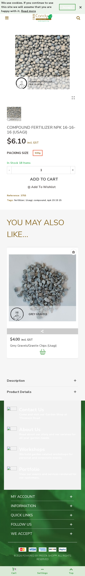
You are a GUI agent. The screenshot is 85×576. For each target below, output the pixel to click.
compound (40, 200)
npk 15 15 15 (54, 200)
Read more (28, 11)
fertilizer (19, 200)
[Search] (78, 18)
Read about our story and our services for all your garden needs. (47, 436)
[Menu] (6, 18)
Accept (67, 7)
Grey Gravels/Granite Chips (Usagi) (33, 346)
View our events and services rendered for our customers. (47, 476)
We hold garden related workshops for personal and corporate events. (46, 456)
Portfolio (29, 469)
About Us (30, 429)
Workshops (32, 449)
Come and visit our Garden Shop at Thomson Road (43, 416)
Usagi (29, 200)
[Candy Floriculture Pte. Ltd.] (42, 18)
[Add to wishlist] (73, 252)
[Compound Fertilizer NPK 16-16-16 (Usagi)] (73, 98)
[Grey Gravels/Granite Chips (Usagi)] (42, 287)
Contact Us (31, 410)
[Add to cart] (42, 352)
